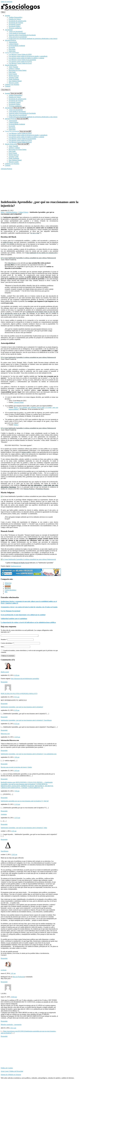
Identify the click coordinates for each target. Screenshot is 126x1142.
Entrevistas (12, 51)
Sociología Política (14, 26)
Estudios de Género (15, 19)
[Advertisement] (42, 184)
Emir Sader (12, 72)
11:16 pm (17, 804)
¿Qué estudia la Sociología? (17, 33)
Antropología (13, 42)
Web (2, 647)
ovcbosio (3, 970)
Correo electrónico (7, 643)
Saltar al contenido (6, 1)
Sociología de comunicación (17, 21)
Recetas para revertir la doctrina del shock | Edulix (16, 767)
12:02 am (14, 854)
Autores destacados (11, 65)
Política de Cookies (7, 1068)
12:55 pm (17, 818)
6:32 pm (16, 723)
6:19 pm (16, 710)
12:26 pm (17, 737)
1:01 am (13, 973)
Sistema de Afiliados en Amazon (11, 1074)
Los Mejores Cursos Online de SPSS (20, 54)
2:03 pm (16, 770)
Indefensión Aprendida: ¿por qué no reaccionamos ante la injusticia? (22, 707)
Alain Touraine (13, 67)
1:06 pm (16, 757)
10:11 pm (13, 1028)
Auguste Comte (13, 77)
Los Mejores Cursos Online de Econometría (22, 60)
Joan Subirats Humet (15, 81)
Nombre (4, 639)
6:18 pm (16, 675)
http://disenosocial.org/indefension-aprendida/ (25, 678)
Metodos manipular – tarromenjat (11, 1024)
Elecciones (12, 49)
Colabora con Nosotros (12, 84)
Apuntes (7, 15)
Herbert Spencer (14, 75)
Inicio (2, 212)
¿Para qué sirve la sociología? (18, 37)
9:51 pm (16, 697)
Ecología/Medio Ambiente (17, 45)
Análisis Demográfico (15, 17)
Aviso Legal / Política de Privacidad (12, 1071)
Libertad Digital (19, 402)
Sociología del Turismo (16, 22)
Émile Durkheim (14, 79)
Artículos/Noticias (10, 40)
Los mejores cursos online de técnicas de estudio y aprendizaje (28, 56)
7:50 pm (16, 791)
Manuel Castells (14, 83)
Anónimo (4, 814)
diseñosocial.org (16, 566)
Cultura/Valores (13, 44)
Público (16, 425)
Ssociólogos (4, 851)
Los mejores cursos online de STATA (20, 61)
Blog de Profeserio (18, 977)
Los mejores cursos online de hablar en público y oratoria (26, 58)
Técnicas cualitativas (15, 28)
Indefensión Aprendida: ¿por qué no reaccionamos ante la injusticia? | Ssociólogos (26, 720)
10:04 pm (14, 997)
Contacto (7, 86)
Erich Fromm (13, 74)
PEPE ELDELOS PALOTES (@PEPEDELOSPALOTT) (19, 693)
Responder (4, 682)
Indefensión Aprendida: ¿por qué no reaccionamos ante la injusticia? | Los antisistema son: (29, 754)
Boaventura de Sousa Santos (17, 70)
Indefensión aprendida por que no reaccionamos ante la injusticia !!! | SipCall (24, 801)
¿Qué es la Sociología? (16, 31)
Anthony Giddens (14, 68)
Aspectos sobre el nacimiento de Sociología (22, 35)
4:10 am (13, 831)
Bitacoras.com (5, 733)
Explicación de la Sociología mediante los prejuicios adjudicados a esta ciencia (33, 38)
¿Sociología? (9, 30)
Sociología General (15, 24)
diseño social (5, 672)
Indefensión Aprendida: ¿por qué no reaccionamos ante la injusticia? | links (24, 828)
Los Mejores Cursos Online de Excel (20, 63)
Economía (12, 47)
